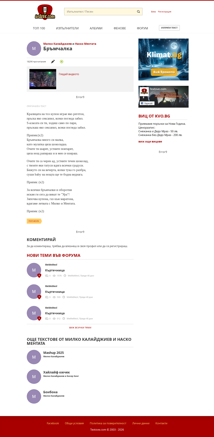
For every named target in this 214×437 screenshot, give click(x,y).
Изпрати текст (169, 27)
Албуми (96, 28)
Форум (142, 28)
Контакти (161, 423)
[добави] (61, 61)
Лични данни (140, 423)
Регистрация (164, 11)
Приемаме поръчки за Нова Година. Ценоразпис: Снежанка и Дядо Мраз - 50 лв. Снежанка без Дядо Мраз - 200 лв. (162, 129)
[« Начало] (45, 12)
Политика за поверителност (108, 423)
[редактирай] (53, 61)
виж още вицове (150, 141)
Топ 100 (39, 28)
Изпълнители (67, 28)
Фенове (120, 28)
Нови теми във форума (53, 255)
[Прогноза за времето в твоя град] (163, 79)
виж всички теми (80, 327)
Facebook (53, 423)
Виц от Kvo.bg (154, 116)
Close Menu (181, 6)
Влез (153, 11)
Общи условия (74, 423)
